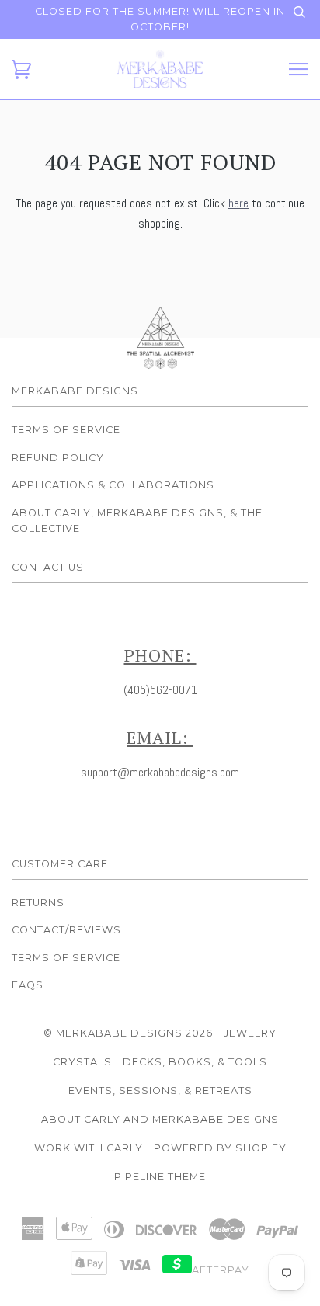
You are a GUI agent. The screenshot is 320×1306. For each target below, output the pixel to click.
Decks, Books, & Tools (195, 1062)
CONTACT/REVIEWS (66, 930)
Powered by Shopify (220, 1148)
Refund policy (58, 458)
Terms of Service (66, 430)
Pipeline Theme (160, 1177)
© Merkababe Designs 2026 (128, 1033)
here (238, 203)
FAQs (27, 985)
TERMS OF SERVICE (66, 958)
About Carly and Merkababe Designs (160, 1119)
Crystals (82, 1062)
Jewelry (250, 1033)
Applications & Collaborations (113, 485)
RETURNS (38, 902)
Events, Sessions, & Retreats (160, 1090)
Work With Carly (88, 1148)
